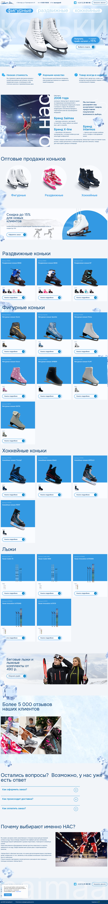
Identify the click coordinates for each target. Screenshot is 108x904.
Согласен (8, 894)
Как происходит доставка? (17, 798)
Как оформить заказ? (14, 789)
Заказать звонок (100, 3)
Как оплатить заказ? (14, 808)
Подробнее (18, 891)
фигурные (19, 11)
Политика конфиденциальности (25, 902)
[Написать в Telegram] (75, 2)
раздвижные (53, 11)
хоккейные (87, 11)
